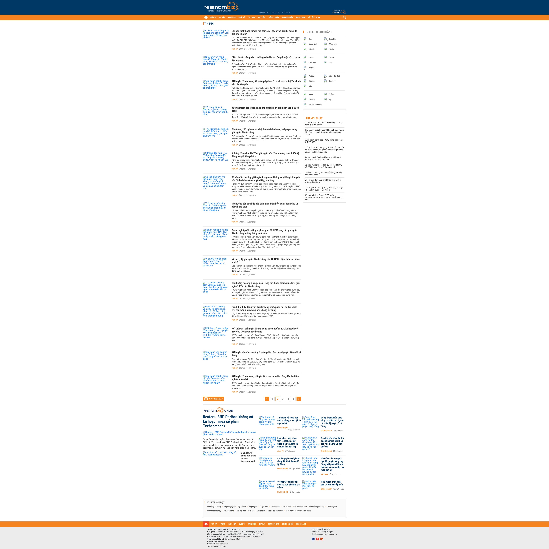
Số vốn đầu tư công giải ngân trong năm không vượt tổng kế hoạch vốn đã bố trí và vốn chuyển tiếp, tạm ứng (266, 179)
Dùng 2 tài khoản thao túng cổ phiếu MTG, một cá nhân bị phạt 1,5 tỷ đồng (332, 422)
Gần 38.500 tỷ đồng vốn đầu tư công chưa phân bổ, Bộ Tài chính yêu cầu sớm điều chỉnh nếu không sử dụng (264, 309)
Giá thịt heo (241, 511)
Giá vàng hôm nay (214, 507)
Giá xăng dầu (332, 507)
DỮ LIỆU (311, 17)
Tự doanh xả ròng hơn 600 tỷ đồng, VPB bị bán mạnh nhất (289, 420)
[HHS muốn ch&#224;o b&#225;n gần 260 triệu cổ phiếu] (311, 486)
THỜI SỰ (213, 17)
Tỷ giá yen (253, 507)
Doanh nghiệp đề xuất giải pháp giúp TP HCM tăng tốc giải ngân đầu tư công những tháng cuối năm (264, 232)
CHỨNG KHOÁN (273, 17)
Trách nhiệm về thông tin (216, 546)
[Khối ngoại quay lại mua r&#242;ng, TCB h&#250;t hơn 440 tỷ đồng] (267, 463)
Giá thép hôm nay (214, 511)
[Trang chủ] (206, 17)
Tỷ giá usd (242, 507)
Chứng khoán (282, 428)
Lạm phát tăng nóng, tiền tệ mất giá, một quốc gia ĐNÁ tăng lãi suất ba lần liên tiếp (287, 442)
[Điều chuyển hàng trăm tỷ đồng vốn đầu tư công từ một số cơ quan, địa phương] (216, 64)
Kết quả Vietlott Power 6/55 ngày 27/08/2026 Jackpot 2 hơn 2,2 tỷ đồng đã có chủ (324, 197)
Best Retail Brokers (275, 511)
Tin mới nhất (314, 118)
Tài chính (324, 474)
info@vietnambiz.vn (220, 544)
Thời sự (234, 49)
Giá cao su (261, 511)
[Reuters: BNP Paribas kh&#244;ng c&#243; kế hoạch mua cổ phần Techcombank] (230, 433)
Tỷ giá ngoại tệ (230, 507)
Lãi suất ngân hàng (316, 507)
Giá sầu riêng (229, 511)
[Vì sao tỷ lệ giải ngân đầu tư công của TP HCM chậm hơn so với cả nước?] (216, 266)
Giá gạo (251, 511)
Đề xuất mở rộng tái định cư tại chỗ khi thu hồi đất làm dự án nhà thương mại (323, 166)
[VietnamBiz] (222, 8)
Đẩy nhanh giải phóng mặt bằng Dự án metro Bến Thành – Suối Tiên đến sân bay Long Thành (324, 132)
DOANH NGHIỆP (287, 17)
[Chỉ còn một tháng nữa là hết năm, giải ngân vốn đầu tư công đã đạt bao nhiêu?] (216, 38)
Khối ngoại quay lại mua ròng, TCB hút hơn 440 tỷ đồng (289, 461)
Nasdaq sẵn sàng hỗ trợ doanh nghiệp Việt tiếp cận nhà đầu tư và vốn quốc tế (332, 442)
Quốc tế (280, 451)
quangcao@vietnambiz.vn (327, 534)
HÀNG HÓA (232, 17)
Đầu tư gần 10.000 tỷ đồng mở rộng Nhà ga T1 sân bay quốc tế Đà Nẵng (324, 189)
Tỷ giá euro (263, 507)
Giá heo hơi (275, 507)
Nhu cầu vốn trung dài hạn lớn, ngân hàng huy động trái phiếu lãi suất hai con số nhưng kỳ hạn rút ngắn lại (332, 464)
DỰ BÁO (222, 17)
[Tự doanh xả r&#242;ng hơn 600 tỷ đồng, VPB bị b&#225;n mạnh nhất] (267, 422)
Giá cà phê (287, 507)
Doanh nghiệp (282, 492)
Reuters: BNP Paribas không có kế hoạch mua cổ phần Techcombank (323, 158)
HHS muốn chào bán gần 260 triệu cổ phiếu (332, 483)
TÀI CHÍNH (251, 17)
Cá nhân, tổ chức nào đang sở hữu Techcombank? (249, 457)
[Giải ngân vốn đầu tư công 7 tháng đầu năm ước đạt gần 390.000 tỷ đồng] (216, 359)
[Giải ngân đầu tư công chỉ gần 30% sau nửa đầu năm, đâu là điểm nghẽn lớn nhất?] (216, 383)
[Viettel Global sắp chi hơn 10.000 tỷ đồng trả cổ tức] (267, 486)
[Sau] (299, 399)
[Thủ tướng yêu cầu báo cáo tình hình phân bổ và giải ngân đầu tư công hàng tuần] (216, 210)
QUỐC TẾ (241, 17)
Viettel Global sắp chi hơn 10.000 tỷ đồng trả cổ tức (288, 484)
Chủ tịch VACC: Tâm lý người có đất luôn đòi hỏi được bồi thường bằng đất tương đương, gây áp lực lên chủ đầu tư (324, 149)
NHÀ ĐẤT (261, 17)
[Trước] (267, 399)
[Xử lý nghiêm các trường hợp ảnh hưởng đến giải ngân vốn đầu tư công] (216, 115)
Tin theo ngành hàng (318, 32)
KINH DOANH (300, 17)
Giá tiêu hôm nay (300, 507)
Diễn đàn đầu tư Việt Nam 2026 (298, 511)
